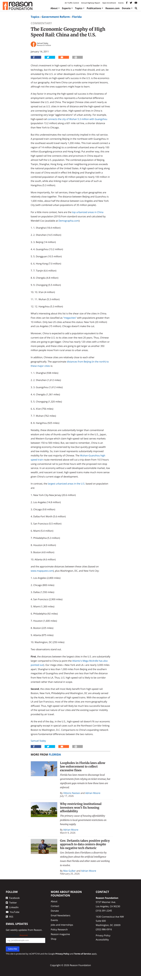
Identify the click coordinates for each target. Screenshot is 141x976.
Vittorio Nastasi (71, 793)
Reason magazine (60, 934)
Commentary (41, 23)
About (54, 8)
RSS (11, 916)
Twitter (13, 902)
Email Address (17, 935)
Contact (55, 906)
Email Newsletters (60, 915)
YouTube (14, 912)
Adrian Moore (92, 793)
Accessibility (102, 939)
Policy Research (59, 929)
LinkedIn (14, 907)
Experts (66, 8)
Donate (126, 8)
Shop (53, 938)
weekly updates (18, 929)
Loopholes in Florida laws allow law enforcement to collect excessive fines (82, 766)
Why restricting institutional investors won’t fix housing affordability (80, 807)
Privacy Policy (103, 935)
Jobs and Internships (62, 924)
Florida (77, 17)
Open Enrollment (109, 3)
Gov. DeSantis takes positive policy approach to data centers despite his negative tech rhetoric (85, 844)
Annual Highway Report (90, 3)
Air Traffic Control (72, 3)
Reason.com (112, 8)
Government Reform (56, 17)
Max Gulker (69, 870)
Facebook (14, 897)
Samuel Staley (38, 740)
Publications (94, 8)
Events (121, 3)
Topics (78, 8)
